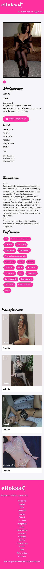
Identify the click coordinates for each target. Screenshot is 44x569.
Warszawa (22, 501)
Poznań (22, 514)
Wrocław (22, 511)
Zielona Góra (22, 553)
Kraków (22, 504)
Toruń (22, 550)
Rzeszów (22, 556)
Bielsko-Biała (22, 530)
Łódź (22, 507)
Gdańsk (22, 517)
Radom (22, 547)
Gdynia (22, 540)
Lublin (22, 527)
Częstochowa (22, 543)
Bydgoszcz (22, 524)
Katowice (22, 537)
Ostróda (6, 94)
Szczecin (22, 520)
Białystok (22, 533)
